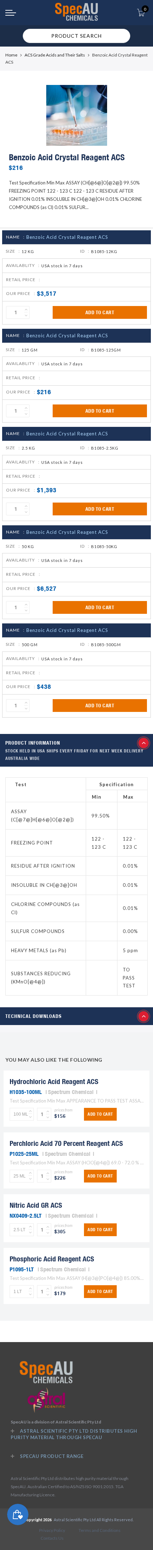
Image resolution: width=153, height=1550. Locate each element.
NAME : (15, 237)
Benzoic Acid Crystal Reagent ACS (67, 237)
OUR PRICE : (20, 293)
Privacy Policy (52, 1530)
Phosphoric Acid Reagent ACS (52, 1258)
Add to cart (100, 312)
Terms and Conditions (100, 1530)
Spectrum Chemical (71, 1091)
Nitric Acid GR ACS (36, 1205)
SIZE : (13, 251)
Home (11, 55)
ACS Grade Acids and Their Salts (55, 55)
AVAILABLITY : (22, 265)
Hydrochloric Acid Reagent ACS (54, 1081)
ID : (84, 251)
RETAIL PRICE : (23, 279)
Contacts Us (52, 1538)
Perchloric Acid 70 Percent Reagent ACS (66, 1143)
